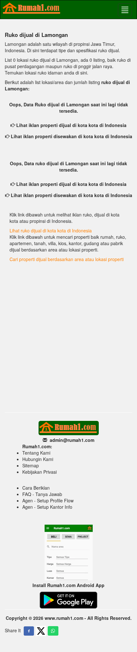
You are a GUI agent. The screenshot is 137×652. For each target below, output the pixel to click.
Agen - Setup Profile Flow (48, 500)
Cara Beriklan (36, 488)
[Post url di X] (41, 631)
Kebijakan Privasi (39, 472)
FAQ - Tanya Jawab (42, 494)
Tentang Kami (36, 453)
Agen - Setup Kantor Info (47, 507)
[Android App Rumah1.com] (68, 599)
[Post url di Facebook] (28, 631)
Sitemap (30, 465)
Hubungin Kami (37, 459)
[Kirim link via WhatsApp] (53, 631)
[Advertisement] (68, 337)
